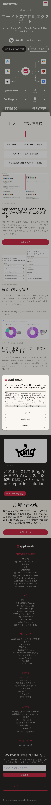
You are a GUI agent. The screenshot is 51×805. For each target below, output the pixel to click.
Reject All (25, 425)
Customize (25, 419)
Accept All (25, 413)
